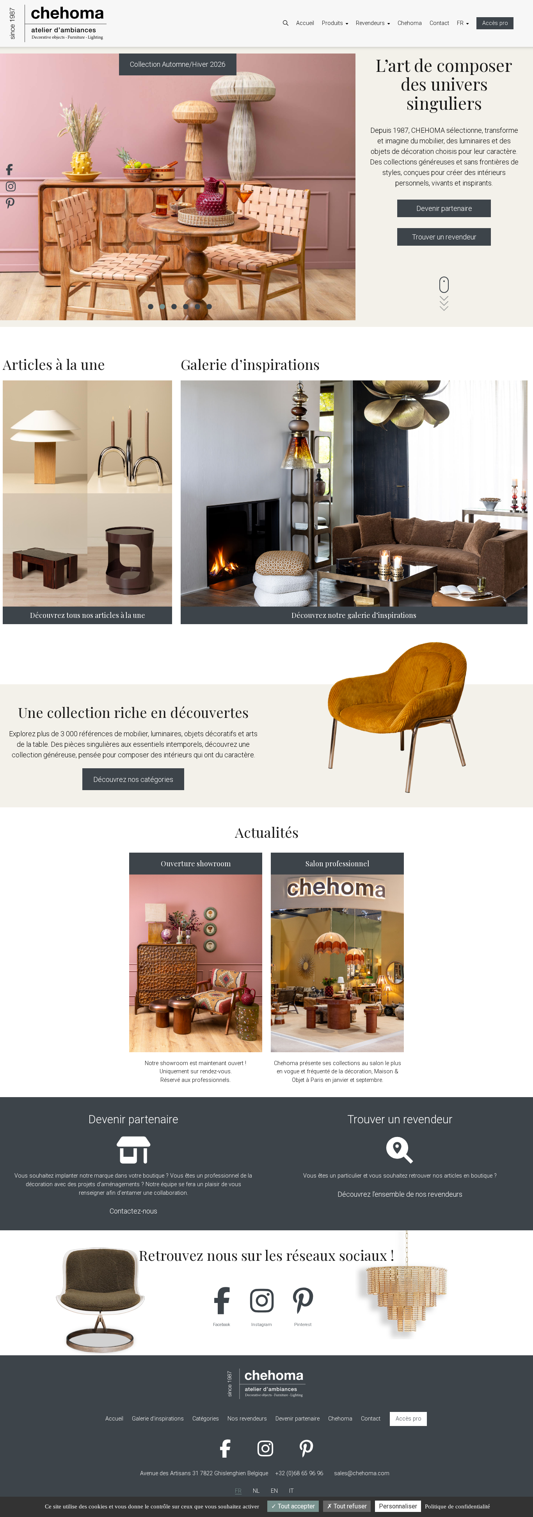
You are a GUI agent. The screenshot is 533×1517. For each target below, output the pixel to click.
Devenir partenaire (386, 57)
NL (468, 57)
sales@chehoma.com (361, 1473)
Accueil (305, 23)
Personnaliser (398, 1506)
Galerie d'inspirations (356, 77)
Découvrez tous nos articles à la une (87, 615)
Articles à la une (349, 67)
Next (338, 187)
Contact (439, 23)
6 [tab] (209, 306)
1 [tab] (150, 306)
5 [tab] (197, 306)
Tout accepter (295, 1506)
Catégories (343, 57)
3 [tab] (173, 306)
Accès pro (495, 23)
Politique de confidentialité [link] (457, 1506)
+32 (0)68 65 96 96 (299, 1473)
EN (468, 67)
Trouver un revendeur (444, 237)
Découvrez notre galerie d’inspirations (353, 615)
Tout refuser (349, 1506)
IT (467, 77)
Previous (17, 187)
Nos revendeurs (383, 67)
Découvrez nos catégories (133, 779)
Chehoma (410, 23)
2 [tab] (162, 306)
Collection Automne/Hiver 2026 (178, 64)
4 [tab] (185, 306)
